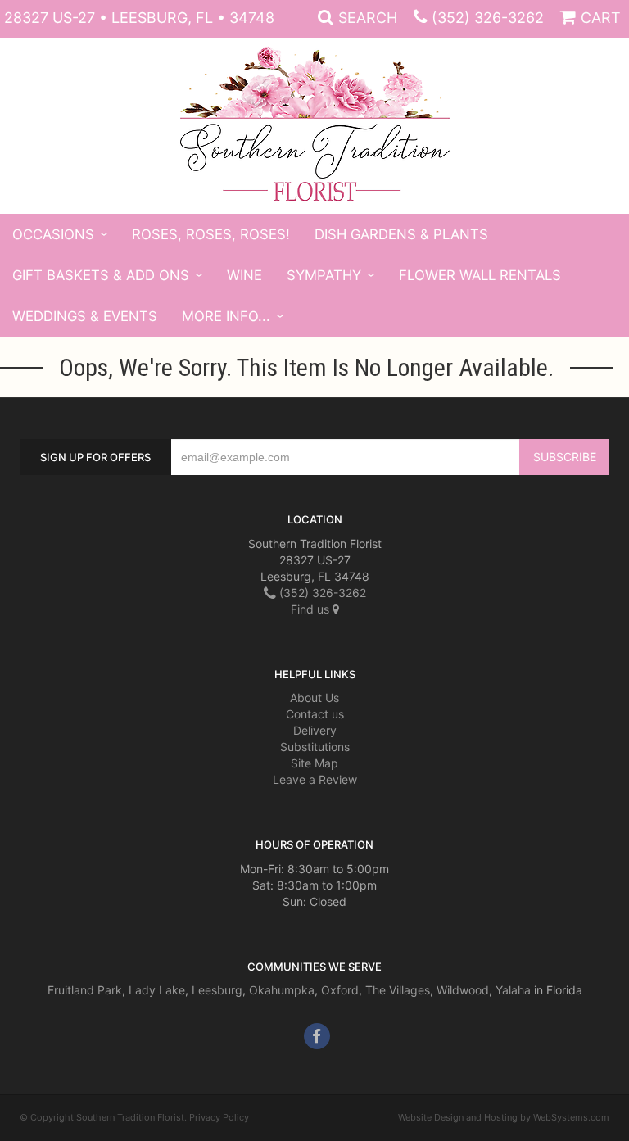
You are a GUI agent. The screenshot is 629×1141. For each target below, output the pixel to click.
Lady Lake (157, 990)
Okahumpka (281, 990)
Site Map (314, 763)
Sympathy (324, 275)
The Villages (397, 990)
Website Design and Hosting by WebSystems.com (503, 1117)
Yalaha (513, 990)
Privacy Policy (219, 1117)
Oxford (340, 990)
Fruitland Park (85, 990)
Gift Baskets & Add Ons (100, 275)
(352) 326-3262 (488, 17)
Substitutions (315, 747)
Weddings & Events (84, 316)
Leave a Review (315, 779)
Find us (312, 609)
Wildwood (463, 990)
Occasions (53, 234)
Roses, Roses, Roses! (211, 234)
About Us (314, 697)
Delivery (315, 730)
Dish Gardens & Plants (401, 234)
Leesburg (217, 990)
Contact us (315, 714)
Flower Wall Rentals (480, 275)
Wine (244, 275)
